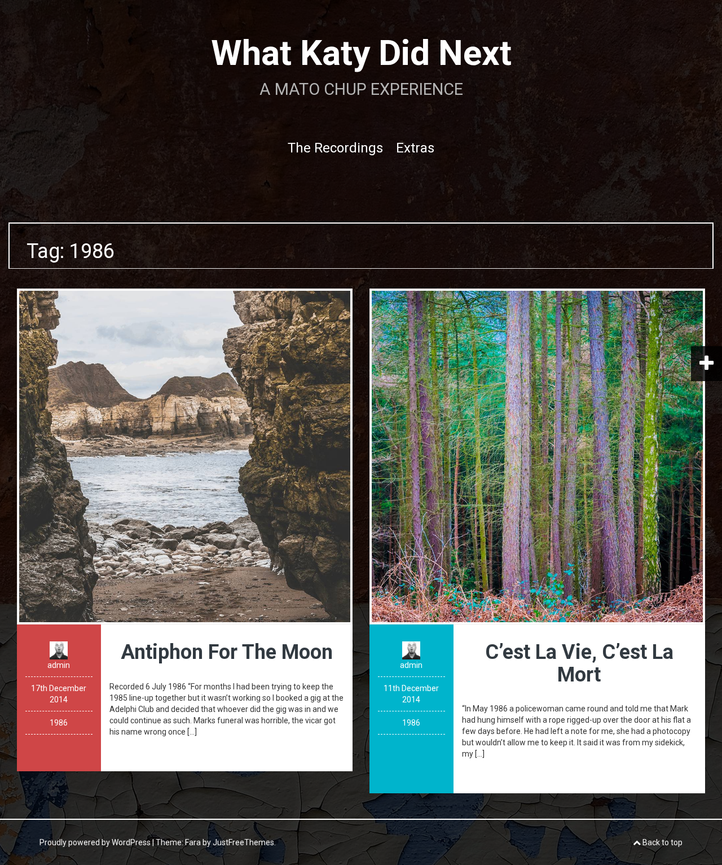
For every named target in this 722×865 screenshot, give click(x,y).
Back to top (662, 842)
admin (58, 665)
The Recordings (335, 148)
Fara (193, 842)
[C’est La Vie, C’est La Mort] (537, 455)
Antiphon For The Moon (227, 652)
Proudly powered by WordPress (95, 842)
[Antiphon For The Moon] (185, 455)
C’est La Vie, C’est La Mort (579, 663)
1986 (59, 722)
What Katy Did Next (361, 52)
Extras (415, 148)
